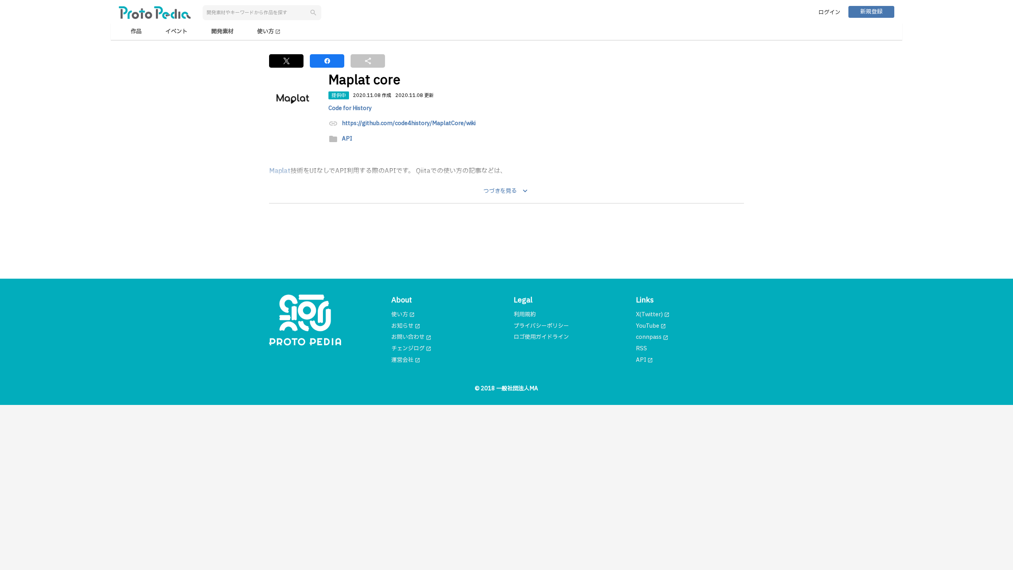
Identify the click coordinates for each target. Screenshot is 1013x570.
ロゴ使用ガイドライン (541, 337)
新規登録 (871, 12)
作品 (136, 31)
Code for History (350, 108)
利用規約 (525, 314)
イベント (176, 31)
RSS (641, 348)
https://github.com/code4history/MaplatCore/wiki (409, 123)
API (347, 139)
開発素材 (222, 31)
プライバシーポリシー (541, 326)
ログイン (829, 12)
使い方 (269, 31)
